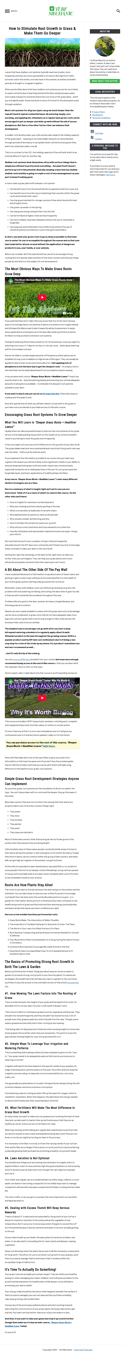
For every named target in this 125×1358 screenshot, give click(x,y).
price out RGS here (21, 659)
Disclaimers (97, 115)
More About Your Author (105, 81)
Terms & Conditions (101, 118)
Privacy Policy (98, 112)
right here (49, 746)
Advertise (78, 1350)
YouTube (99, 133)
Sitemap (88, 1350)
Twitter (98, 139)
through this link (50, 394)
